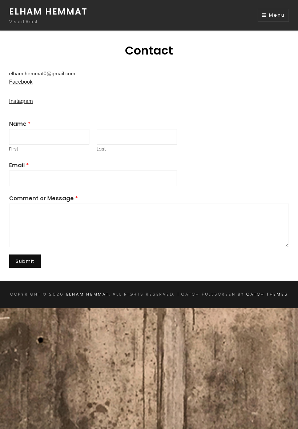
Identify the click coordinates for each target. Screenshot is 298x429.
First (13, 149)
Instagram (21, 101)
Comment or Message (43, 198)
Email (19, 165)
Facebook (21, 82)
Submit (25, 261)
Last (101, 149)
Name (20, 124)
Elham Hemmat (48, 11)
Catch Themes (267, 294)
